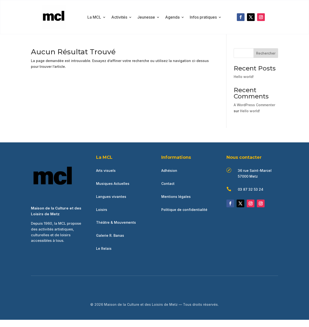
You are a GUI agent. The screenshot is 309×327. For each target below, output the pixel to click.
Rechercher (265, 53)
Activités (119, 17)
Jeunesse (146, 17)
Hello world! (244, 77)
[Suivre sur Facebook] (241, 17)
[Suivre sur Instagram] (261, 17)
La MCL (94, 17)
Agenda (172, 17)
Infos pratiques (203, 17)
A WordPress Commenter (254, 105)
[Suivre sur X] (251, 17)
